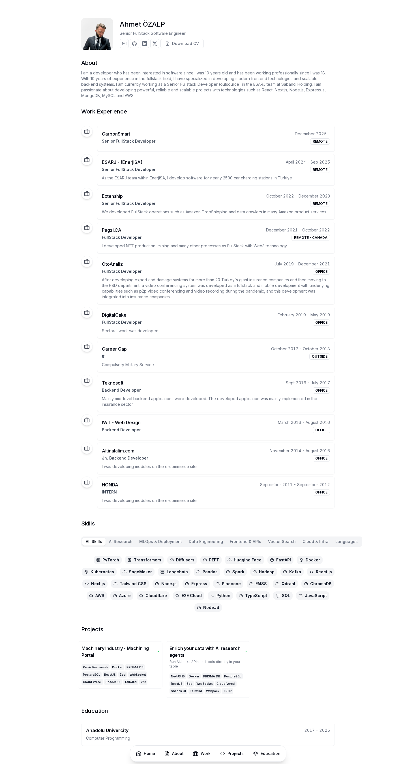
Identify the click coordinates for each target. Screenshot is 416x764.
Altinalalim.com (118, 451)
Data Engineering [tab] (206, 541)
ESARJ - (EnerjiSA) (122, 162)
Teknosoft (112, 383)
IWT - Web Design (121, 422)
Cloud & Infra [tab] (316, 541)
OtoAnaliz (112, 264)
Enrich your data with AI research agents (205, 651)
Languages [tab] (346, 541)
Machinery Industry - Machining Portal (115, 651)
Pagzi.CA (111, 230)
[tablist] (221, 541)
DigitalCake (114, 315)
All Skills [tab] (94, 541)
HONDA (110, 485)
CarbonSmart (116, 134)
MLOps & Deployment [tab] (160, 541)
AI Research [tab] (120, 541)
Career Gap (114, 349)
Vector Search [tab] (282, 541)
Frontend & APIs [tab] (245, 541)
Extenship (112, 196)
